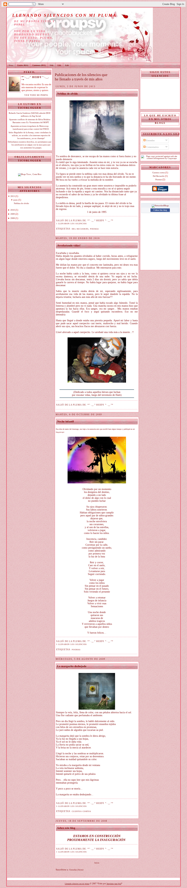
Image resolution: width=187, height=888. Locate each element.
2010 (12, 210)
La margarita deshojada (71, 666)
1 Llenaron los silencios (71, 224)
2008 (12, 218)
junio (15, 200)
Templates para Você (113, 884)
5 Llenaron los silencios (71, 644)
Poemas (94, 229)
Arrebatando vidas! (69, 245)
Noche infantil (65, 421)
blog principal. (60, 432)
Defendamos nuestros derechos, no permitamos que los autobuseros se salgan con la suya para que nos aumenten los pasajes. (29, 145)
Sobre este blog (66, 827)
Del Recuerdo (80, 229)
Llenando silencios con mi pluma (77, 884)
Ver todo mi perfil (36, 95)
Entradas (150, 140)
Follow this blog (160, 210)
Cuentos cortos (81, 811)
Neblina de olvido (21, 203)
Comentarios (152, 147)
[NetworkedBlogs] (160, 206)
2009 (12, 214)
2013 (12, 196)
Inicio (96, 863)
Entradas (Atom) (76, 870)
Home (11, 65)
